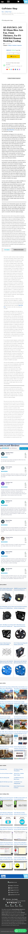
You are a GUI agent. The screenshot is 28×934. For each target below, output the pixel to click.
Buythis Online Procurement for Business (19, 787)
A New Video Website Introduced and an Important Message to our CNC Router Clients (20, 732)
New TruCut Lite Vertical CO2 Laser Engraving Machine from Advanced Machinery (20, 717)
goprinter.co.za (9, 910)
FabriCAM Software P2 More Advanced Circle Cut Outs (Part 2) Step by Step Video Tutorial (20, 813)
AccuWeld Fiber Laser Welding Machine (18, 782)
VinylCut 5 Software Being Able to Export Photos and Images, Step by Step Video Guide (20, 843)
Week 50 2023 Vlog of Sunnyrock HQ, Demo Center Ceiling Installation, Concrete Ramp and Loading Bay (7, 687)
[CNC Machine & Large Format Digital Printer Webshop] (7, 905)
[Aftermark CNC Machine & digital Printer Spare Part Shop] (12, 905)
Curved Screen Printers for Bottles (6, 773)
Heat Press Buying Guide (4, 777)
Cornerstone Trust (3, 769)
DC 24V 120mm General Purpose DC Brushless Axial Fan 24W (20, 644)
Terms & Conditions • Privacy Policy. (8, 931)
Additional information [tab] (18, 249)
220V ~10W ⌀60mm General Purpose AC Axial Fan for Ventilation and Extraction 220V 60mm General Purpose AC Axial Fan (7, 625)
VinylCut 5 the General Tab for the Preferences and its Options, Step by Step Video (6, 843)
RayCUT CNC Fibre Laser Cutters (6, 781)
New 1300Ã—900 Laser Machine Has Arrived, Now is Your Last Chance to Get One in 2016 (7, 732)
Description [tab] (7, 249)
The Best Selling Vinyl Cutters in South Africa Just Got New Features (20, 747)
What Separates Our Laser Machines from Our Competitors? (7, 747)
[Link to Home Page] (12, 876)
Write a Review (24, 448)
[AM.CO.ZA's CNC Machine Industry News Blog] (16, 905)
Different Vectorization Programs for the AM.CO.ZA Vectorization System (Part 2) (7, 798)
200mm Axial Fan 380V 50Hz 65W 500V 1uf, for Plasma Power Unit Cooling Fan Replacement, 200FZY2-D (7, 662)
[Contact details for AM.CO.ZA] (11, 69)
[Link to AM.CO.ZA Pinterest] (13, 69)
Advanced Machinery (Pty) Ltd (20, 918)
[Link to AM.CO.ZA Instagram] (19, 69)
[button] (20, 930)
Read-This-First (10, 129)
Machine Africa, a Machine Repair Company (19, 774)
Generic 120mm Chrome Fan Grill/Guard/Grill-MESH (5, 644)
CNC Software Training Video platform (18, 770)
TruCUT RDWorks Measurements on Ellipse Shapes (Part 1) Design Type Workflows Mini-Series (7, 828)
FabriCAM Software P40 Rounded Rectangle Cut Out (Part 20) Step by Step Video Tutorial (6, 813)
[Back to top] (25, 927)
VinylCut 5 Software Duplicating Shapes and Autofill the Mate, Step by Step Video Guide (6, 858)
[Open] (8, 2)
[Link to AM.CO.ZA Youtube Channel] (7, 69)
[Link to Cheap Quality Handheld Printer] (18, 1)
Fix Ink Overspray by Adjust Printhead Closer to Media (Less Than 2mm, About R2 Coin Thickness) (21, 702)
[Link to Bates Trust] (21, 905)
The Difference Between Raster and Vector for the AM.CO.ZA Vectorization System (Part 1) (20, 798)
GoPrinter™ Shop (8, 11)
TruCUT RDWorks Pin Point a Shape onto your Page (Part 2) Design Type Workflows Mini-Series (21, 828)
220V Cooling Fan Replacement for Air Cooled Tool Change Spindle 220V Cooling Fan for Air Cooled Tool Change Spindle (6, 589)
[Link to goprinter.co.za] (2, 1)
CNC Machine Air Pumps (4, 786)
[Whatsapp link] (4, 65)
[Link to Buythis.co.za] (9, 69)
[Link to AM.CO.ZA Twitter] (17, 69)
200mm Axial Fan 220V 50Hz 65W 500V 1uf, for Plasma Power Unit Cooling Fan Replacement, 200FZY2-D (21, 662)
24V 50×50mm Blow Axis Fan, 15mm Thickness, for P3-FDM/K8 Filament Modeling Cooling (7, 607)
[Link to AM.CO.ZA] (14, 883)
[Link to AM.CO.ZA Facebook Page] (15, 69)
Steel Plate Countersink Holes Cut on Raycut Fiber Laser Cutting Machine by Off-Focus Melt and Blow (20, 687)
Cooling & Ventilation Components (15, 45)
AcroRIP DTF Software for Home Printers (19, 778)
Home (3, 11)
